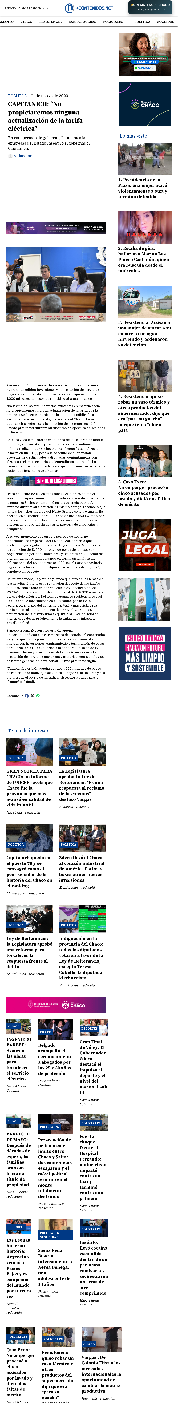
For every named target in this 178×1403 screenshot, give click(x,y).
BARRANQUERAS (82, 21)
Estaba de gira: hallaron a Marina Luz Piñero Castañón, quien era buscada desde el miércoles (143, 260)
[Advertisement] (56, 57)
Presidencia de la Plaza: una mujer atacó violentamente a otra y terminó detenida (142, 188)
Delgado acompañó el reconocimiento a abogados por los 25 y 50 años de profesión (55, 1060)
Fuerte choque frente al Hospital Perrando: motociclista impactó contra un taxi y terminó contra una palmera (93, 1167)
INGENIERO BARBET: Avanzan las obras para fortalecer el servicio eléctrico (18, 1059)
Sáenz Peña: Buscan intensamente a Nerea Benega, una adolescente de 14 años (55, 1267)
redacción (23, 156)
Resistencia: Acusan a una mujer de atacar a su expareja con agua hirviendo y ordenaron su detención (144, 334)
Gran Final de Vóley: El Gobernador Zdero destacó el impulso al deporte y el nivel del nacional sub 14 (93, 1067)
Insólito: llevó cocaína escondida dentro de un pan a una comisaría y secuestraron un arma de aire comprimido (94, 1268)
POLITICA (142, 21)
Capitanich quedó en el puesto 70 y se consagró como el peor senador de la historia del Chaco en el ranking (29, 872)
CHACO (26, 21)
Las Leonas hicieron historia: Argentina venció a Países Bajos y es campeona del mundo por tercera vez (18, 1268)
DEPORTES (89, 1029)
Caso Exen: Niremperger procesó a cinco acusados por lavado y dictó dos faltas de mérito (20, 1372)
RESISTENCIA (50, 21)
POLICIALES (113, 21)
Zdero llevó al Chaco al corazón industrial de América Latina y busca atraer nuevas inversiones (81, 869)
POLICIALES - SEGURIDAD (50, 1235)
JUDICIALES (17, 1337)
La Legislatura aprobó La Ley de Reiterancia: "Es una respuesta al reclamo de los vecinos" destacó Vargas (81, 785)
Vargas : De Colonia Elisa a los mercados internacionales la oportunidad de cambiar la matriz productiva (101, 1374)
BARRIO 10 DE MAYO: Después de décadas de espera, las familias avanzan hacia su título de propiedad (18, 1159)
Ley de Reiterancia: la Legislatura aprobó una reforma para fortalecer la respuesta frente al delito (29, 953)
